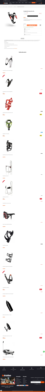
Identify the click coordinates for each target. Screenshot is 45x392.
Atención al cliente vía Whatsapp (7, 386)
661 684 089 (8, 387)
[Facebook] (34, 384)
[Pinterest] (39, 384)
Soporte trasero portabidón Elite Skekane (7, 224)
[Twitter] (35, 384)
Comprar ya (32, 25)
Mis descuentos (25, 382)
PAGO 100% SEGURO (32, 369)
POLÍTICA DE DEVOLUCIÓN (13, 369)
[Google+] (38, 384)
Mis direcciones (25, 380)
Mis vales (24, 383)
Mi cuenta (24, 378)
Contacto (17, 378)
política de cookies (39, 391)
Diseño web (26, 390)
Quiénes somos (18, 380)
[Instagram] (40, 384)
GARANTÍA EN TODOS (22, 369)
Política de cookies (18, 381)
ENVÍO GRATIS (4, 369)
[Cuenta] (39, 3)
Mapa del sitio (18, 383)
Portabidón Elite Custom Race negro (7, 203)
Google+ (26, 12)
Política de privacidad (18, 382)
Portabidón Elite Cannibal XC (6, 287)
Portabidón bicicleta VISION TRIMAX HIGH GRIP (8, 154)
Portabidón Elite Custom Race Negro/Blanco (7, 91)
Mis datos (24, 379)
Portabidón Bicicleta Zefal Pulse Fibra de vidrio (8, 112)
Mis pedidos (24, 381)
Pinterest (27, 12)
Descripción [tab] (22, 38)
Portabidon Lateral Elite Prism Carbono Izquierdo (8, 293)
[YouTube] (36, 384)
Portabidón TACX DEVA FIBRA (6, 133)
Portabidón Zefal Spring (5, 245)
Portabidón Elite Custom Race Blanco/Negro (7, 70)
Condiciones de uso (18, 379)
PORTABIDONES (15, 48)
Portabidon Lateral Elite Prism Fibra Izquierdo (7, 266)
